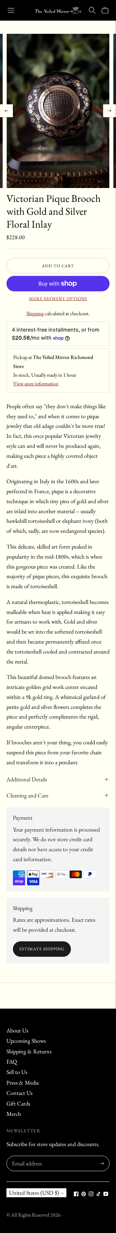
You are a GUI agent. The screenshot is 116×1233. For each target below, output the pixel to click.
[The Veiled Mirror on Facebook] (76, 1194)
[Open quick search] (92, 10)
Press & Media (22, 1082)
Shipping (35, 313)
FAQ (11, 1061)
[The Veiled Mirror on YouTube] (105, 1194)
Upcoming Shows (26, 1040)
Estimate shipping (41, 949)
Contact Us (19, 1093)
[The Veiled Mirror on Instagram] (91, 1194)
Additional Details (26, 779)
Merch (13, 1113)
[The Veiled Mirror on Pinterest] (83, 1194)
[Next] (109, 110)
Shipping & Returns (29, 1051)
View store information (35, 383)
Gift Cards (18, 1103)
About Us (17, 1030)
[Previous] (6, 110)
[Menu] (10, 10)
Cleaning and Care (27, 795)
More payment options (58, 298)
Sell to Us (16, 1072)
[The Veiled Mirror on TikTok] (98, 1194)
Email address (26, 1156)
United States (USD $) (34, 1192)
